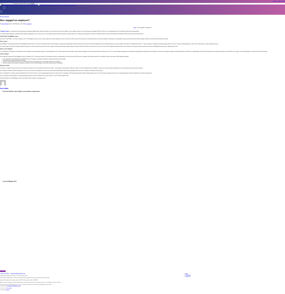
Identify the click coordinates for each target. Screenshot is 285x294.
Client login (188, 275)
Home (134, 27)
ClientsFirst (7, 289)
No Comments (28, 23)
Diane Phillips (5, 23)
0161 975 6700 (281, 1)
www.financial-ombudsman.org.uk (13, 285)
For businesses (5, 16)
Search (32, 3)
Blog (1, 16)
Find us (275, 1)
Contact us (187, 276)
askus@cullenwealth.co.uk (18, 273)
